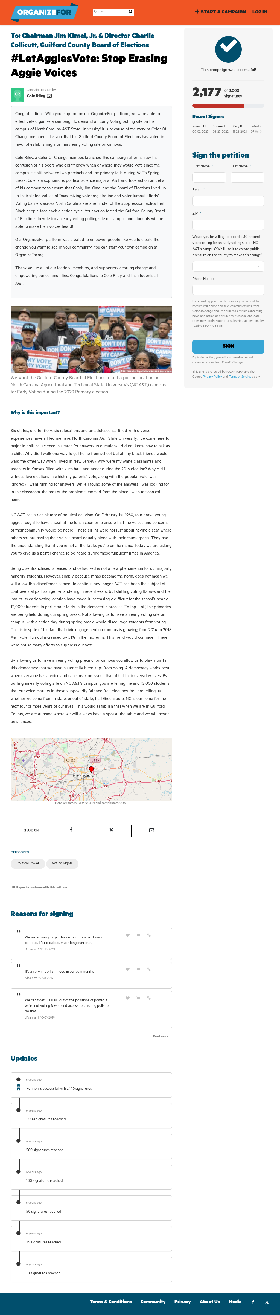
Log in (259, 12)
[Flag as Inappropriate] (138, 935)
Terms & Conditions (111, 1302)
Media (235, 1302)
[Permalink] (149, 936)
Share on (31, 831)
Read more (160, 1037)
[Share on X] (111, 831)
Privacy (182, 1302)
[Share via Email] (151, 831)
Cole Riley (36, 96)
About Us (210, 1302)
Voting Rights (62, 864)
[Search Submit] (130, 12)
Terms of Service (240, 377)
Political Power (27, 864)
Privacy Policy (212, 377)
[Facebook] (252, 1302)
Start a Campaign (223, 12)
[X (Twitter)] (266, 1302)
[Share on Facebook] (71, 831)
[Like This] (127, 935)
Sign (228, 346)
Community (153, 1302)
